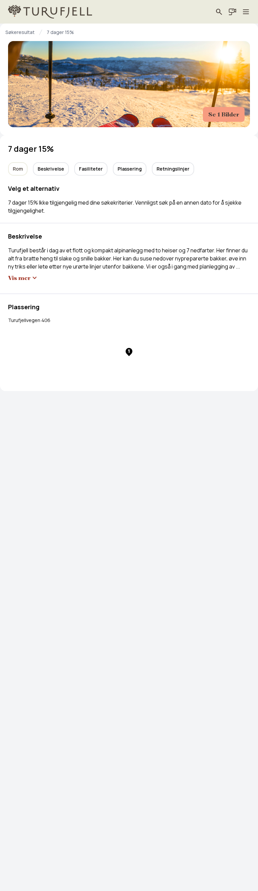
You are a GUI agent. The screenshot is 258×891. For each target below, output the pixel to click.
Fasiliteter (91, 169)
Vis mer (19, 278)
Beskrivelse (51, 169)
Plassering (130, 169)
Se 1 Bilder (223, 114)
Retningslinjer (173, 169)
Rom (18, 169)
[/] (50, 12)
